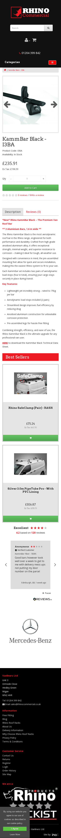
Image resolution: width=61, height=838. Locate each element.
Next (54, 104)
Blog (4, 719)
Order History (9, 770)
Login (5, 766)
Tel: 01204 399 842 (12, 700)
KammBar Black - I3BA (16, 70)
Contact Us (8, 755)
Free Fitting (8, 715)
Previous (7, 104)
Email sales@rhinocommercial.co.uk (23, 704)
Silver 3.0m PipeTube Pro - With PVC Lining (31, 490)
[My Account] (27, 40)
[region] (30, 564)
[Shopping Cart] (34, 40)
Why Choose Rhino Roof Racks (18, 734)
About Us (7, 726)
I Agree (14, 829)
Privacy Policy (9, 737)
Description (13, 212)
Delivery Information (12, 730)
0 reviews (23, 195)
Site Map (6, 774)
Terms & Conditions (12, 741)
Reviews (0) (33, 212)
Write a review (37, 195)
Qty (4, 178)
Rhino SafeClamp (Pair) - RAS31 (30, 407)
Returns (6, 759)
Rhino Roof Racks (11, 722)
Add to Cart (30, 187)
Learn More (15, 834)
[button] (6, 565)
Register (6, 763)
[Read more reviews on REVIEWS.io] (42, 599)
